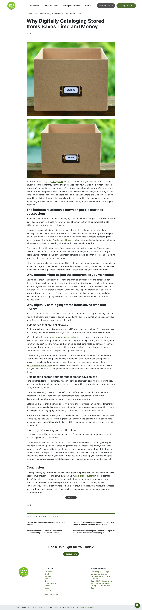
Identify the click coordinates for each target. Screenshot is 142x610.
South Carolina (50, 583)
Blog (30, 14)
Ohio (46, 581)
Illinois (47, 574)
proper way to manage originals (64, 337)
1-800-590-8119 (106, 5)
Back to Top (71, 497)
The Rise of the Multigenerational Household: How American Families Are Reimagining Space (93, 523)
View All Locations (51, 594)
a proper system (86, 476)
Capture (50, 419)
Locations (34, 5)
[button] (137, 605)
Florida (47, 586)
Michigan (48, 576)
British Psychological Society (59, 240)
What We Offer (51, 5)
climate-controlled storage (41, 365)
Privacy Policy (70, 607)
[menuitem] (35, 5)
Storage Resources (71, 5)
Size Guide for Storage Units (101, 581)
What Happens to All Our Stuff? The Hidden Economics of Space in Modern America (44, 532)
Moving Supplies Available (100, 586)
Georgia (48, 590)
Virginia (47, 588)
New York (48, 579)
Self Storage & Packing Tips (101, 583)
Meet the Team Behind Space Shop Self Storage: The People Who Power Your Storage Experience (93, 532)
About (88, 5)
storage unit (57, 181)
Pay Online (126, 5)
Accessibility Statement (85, 607)
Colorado (48, 572)
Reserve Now (71, 554)
